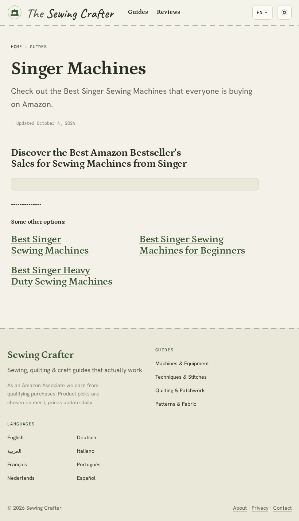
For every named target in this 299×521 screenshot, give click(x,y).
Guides (138, 12)
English (15, 437)
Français (17, 464)
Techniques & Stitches (181, 377)
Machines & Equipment (182, 363)
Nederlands (21, 478)
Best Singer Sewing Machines (50, 245)
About (240, 508)
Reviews (168, 12)
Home (16, 46)
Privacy (260, 508)
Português (89, 464)
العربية (14, 451)
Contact (282, 508)
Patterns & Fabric (175, 404)
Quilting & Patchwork (180, 390)
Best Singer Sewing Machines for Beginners (192, 245)
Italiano (85, 451)
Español (86, 478)
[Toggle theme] (284, 12)
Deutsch (86, 437)
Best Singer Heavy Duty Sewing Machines (61, 276)
